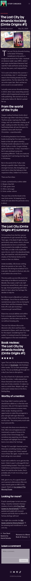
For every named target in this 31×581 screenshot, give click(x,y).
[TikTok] (20, 572)
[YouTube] (14, 572)
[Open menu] (29, 4)
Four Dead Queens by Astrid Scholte (6, 535)
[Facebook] (17, 572)
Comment (23, 560)
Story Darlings (14, 4)
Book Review (4, 13)
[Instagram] (11, 572)
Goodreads (14, 365)
